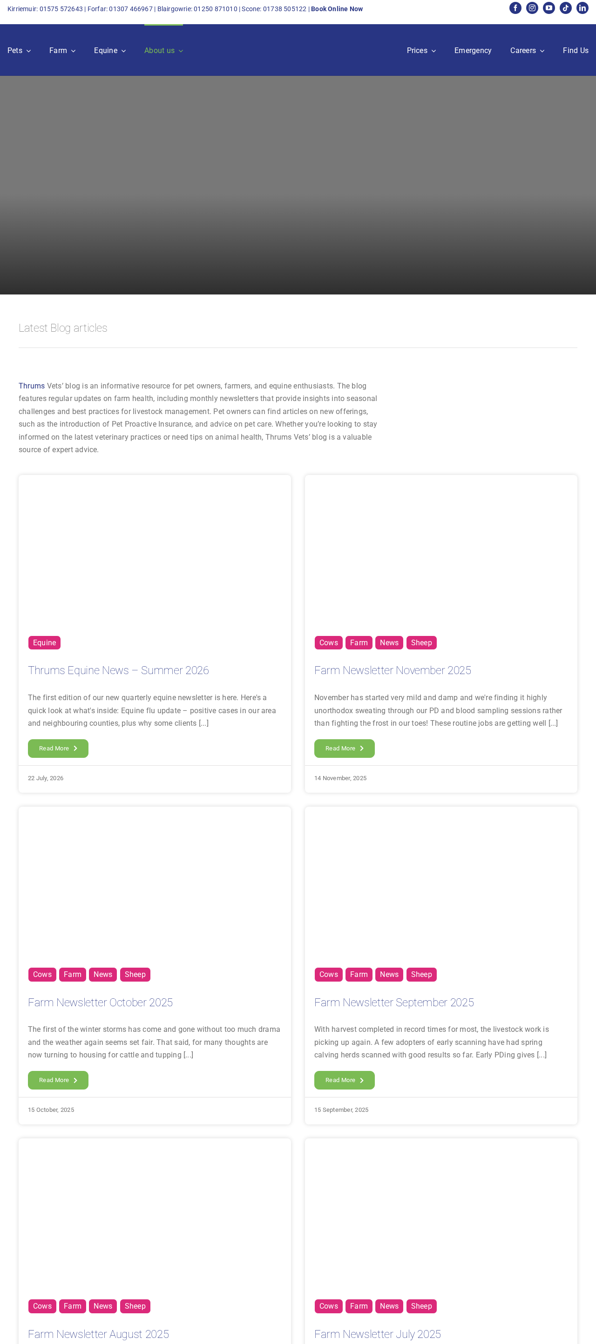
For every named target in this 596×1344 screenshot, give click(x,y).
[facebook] (515, 8)
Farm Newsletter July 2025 (377, 1334)
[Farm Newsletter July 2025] (441, 1144)
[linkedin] (582, 8)
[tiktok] (566, 8)
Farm (359, 642)
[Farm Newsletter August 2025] (155, 1144)
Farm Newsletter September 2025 (394, 1002)
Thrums (32, 385)
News (389, 642)
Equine (44, 642)
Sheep (421, 642)
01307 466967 (131, 9)
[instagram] (532, 8)
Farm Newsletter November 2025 (392, 670)
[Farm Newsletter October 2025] (155, 813)
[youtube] (549, 8)
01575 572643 (61, 9)
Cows (328, 642)
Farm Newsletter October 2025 (100, 1002)
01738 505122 (285, 9)
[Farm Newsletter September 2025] (441, 813)
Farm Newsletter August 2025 (98, 1334)
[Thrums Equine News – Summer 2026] (155, 481)
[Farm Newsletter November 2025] (441, 481)
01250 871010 (215, 9)
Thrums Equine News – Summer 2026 (118, 670)
